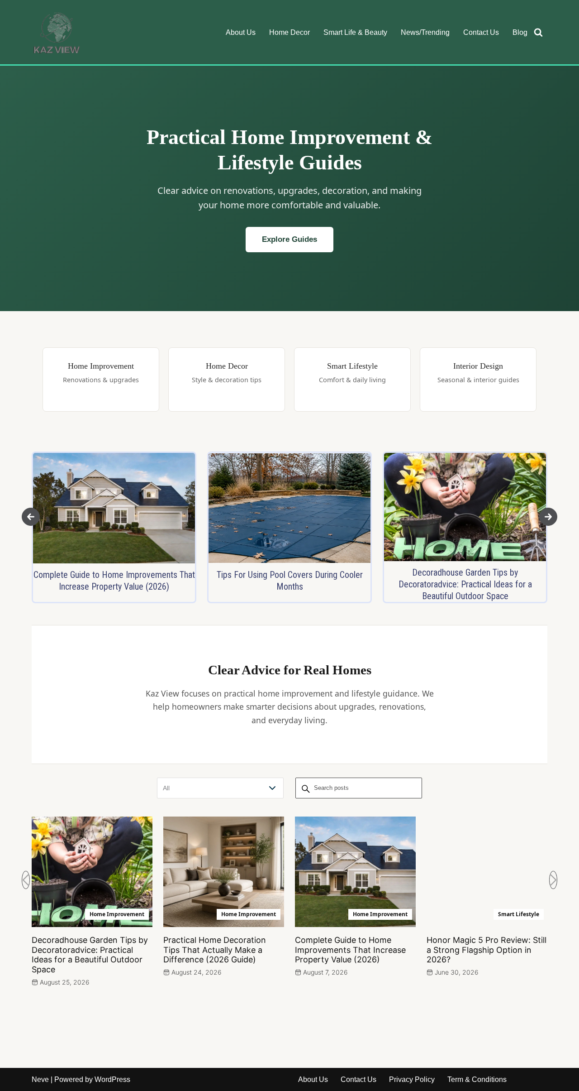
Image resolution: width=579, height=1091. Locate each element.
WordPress (112, 1079)
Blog (520, 32)
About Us (241, 32)
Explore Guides (289, 239)
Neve (40, 1079)
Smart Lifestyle (518, 914)
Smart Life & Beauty (355, 32)
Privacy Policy (412, 1079)
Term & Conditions (477, 1079)
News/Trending (425, 32)
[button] (31, 517)
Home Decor (289, 32)
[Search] (538, 32)
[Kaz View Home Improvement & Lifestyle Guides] (56, 32)
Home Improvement (117, 914)
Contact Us (481, 32)
